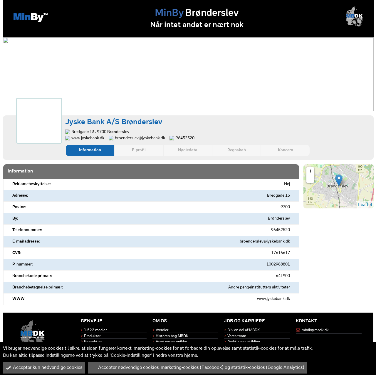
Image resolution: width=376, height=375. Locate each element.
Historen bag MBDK (172, 336)
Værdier (162, 330)
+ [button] (310, 171)
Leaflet (365, 205)
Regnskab (236, 150)
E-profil (139, 150)
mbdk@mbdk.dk (315, 330)
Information (90, 150)
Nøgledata (187, 150)
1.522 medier (95, 330)
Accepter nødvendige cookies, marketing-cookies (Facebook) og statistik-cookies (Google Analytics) (201, 367)
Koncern (285, 150)
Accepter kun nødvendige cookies (47, 367)
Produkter (92, 336)
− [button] (310, 179)
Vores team (236, 336)
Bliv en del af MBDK (243, 330)
